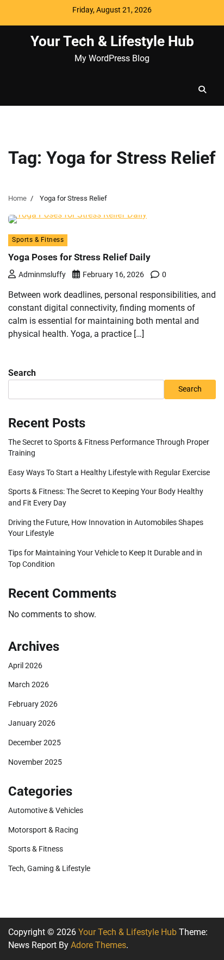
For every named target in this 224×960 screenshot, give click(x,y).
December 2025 (34, 742)
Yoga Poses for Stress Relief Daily (79, 257)
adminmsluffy (42, 274)
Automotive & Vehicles (45, 810)
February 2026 (33, 704)
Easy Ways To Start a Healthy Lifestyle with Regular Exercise (109, 472)
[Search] (202, 89)
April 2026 (25, 665)
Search (22, 373)
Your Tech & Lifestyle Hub (112, 41)
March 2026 (28, 684)
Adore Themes (98, 945)
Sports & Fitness (38, 240)
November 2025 (35, 762)
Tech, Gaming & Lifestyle (49, 868)
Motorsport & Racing (43, 829)
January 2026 (31, 723)
